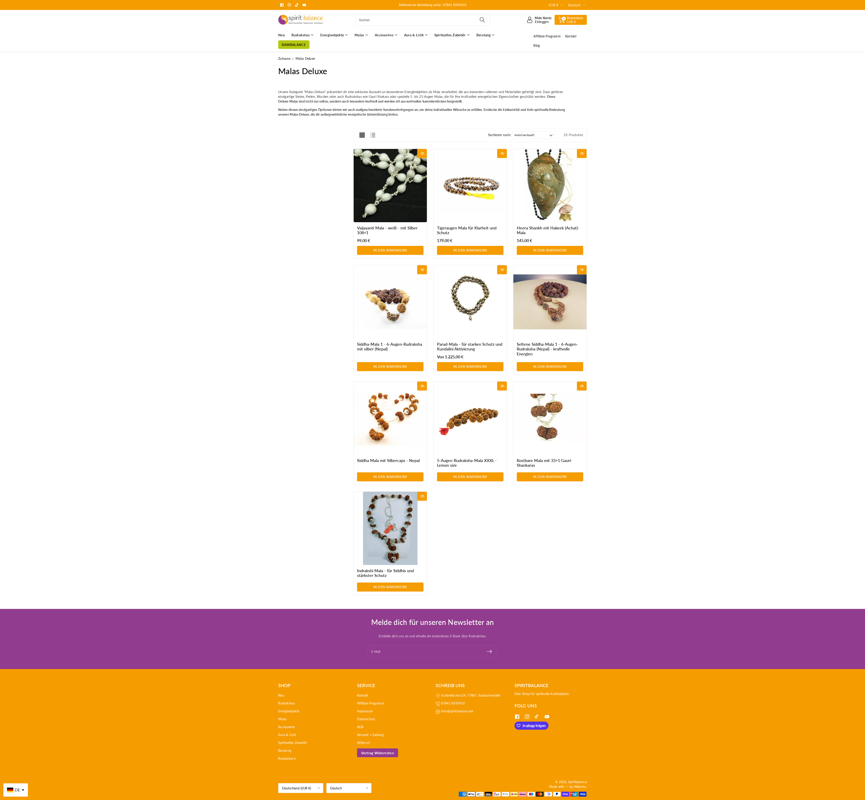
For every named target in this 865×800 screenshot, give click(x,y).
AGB (360, 727)
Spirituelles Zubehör (292, 743)
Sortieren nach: (500, 135)
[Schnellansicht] (422, 153)
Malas (282, 719)
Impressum (365, 711)
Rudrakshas (286, 703)
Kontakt (362, 695)
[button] (570, 20)
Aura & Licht (287, 735)
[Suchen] (482, 19)
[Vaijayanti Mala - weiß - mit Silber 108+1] (390, 185)
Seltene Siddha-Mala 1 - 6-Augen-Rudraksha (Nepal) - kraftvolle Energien (547, 349)
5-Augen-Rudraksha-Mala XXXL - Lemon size (467, 463)
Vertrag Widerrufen (377, 753)
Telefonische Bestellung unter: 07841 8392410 (432, 5)
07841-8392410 (453, 703)
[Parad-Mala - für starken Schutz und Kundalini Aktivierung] (470, 301)
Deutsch (336, 788)
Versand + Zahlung (370, 735)
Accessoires (286, 727)
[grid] (362, 135)
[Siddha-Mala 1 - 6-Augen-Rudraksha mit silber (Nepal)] (390, 301)
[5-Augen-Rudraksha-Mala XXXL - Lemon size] (470, 418)
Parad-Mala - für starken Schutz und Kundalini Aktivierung (469, 347)
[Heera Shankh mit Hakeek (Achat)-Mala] (550, 185)
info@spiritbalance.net (457, 711)
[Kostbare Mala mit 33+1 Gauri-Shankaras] (550, 418)
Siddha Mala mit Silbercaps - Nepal (388, 460)
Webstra (580, 787)
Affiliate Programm (370, 703)
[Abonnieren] (489, 651)
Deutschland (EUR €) (296, 788)
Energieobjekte (288, 711)
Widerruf (363, 743)
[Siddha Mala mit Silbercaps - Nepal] (390, 418)
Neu (281, 695)
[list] (373, 135)
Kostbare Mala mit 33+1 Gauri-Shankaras (544, 463)
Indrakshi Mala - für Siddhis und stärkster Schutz (385, 573)
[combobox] (423, 19)
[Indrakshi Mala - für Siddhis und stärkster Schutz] (390, 528)
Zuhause (284, 58)
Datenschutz (366, 719)
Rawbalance (287, 758)
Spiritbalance (577, 782)
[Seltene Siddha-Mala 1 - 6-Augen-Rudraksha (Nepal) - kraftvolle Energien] (550, 301)
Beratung (284, 750)
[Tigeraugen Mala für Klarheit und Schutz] (470, 185)
